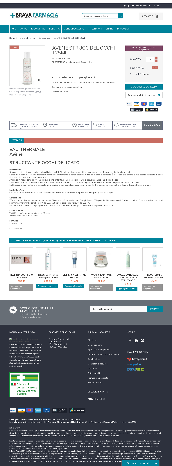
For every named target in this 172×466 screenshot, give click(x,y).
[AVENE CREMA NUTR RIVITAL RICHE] (101, 259)
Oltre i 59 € (99, 399)
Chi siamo (92, 340)
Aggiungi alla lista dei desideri (141, 95)
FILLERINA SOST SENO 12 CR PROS (21, 276)
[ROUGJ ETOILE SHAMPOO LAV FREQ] (154, 259)
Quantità (135, 59)
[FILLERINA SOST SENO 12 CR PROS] (21, 259)
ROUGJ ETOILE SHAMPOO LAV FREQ (154, 276)
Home (12, 38)
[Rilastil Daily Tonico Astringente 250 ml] (48, 259)
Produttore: (58, 62)
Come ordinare (95, 345)
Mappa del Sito (95, 382)
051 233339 (152, 124)
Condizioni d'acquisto (98, 363)
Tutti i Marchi (94, 373)
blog (126, 5)
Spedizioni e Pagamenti (99, 349)
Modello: (56, 58)
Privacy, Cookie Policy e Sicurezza (103, 354)
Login (158, 6)
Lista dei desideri (142, 6)
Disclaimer (93, 368)
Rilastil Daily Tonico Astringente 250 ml (48, 276)
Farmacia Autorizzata (98, 378)
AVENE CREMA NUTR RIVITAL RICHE (101, 276)
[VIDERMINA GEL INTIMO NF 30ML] (75, 259)
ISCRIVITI (154, 309)
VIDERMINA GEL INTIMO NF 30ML (74, 276)
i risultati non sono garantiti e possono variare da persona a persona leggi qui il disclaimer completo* (104, 433)
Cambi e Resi (94, 359)
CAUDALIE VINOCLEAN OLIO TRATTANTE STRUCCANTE (128, 278)
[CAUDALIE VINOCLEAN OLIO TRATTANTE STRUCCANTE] (128, 259)
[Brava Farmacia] (34, 15)
